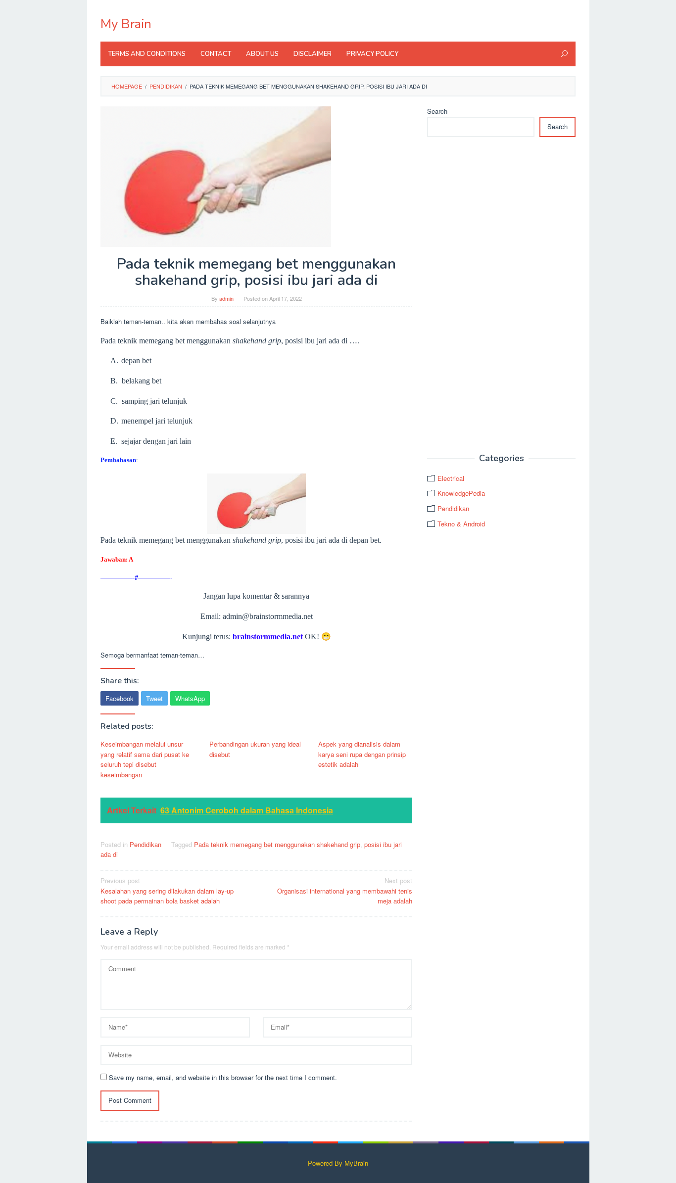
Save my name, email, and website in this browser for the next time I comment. (223, 1077)
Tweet (154, 698)
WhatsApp (190, 698)
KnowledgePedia (461, 493)
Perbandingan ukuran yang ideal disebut (255, 749)
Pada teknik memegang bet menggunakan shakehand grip (277, 844)
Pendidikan (145, 844)
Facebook (119, 698)
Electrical (450, 478)
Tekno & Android (461, 523)
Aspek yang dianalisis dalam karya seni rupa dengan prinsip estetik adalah (362, 754)
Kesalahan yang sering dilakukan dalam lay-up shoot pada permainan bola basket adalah (167, 891)
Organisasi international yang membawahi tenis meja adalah (344, 891)
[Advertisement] (501, 295)
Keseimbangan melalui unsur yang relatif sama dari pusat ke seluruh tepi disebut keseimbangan (144, 759)
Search (437, 111)
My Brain (125, 24)
